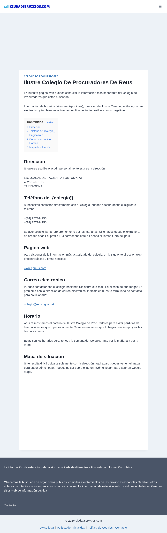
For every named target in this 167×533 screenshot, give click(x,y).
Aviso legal (47, 527)
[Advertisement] (83, 37)
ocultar (49, 122)
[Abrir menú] (160, 6)
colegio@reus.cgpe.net (39, 304)
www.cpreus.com (35, 268)
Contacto (10, 505)
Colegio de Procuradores (41, 76)
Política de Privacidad (71, 527)
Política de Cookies (100, 527)
